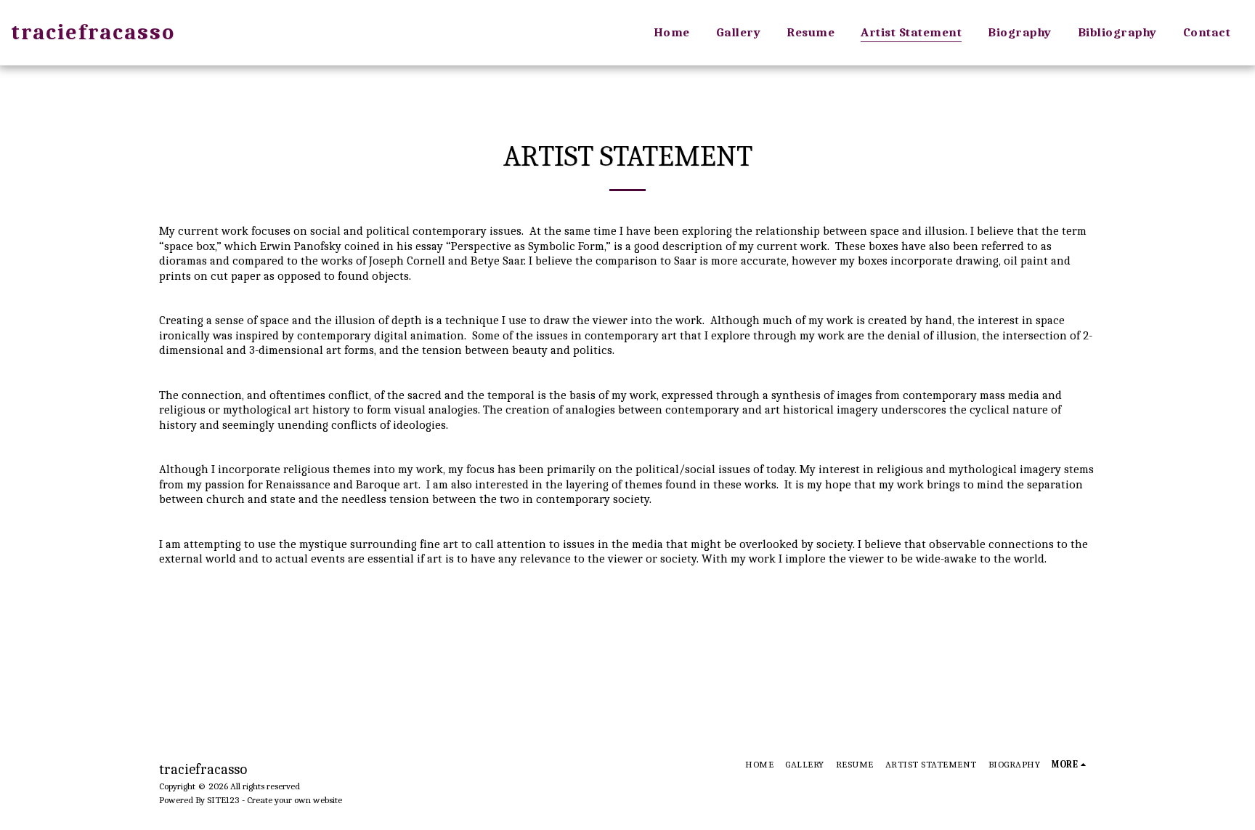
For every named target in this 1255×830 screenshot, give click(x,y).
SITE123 (223, 799)
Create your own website (294, 799)
